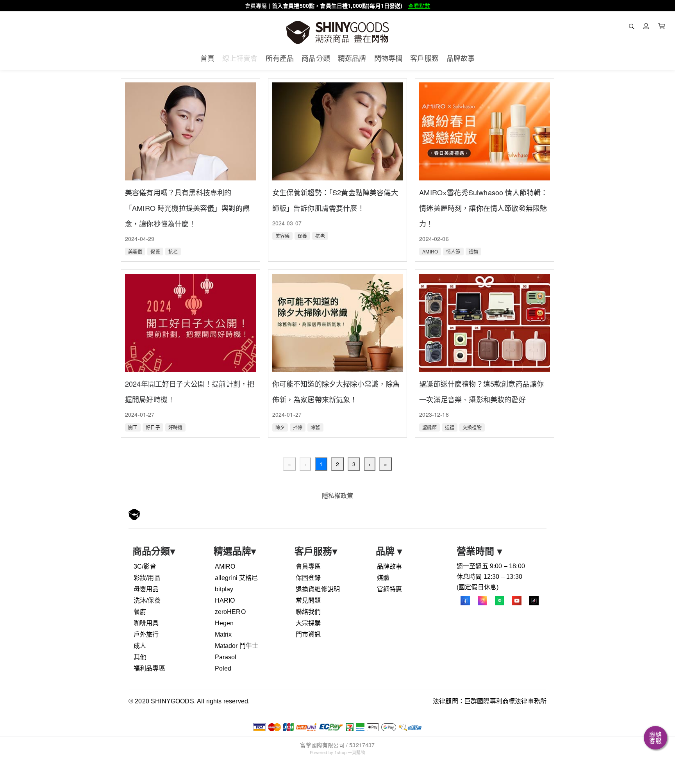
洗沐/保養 (147, 600)
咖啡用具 (146, 623)
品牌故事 (389, 566)
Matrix (223, 634)
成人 (140, 645)
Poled (223, 668)
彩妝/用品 (147, 577)
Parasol (226, 657)
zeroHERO (230, 611)
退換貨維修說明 (318, 589)
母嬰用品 (146, 589)
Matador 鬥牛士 (237, 645)
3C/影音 (145, 566)
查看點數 (419, 5)
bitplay (224, 589)
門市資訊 (308, 634)
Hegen (224, 623)
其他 (140, 657)
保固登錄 (308, 577)
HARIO (225, 600)
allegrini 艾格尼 (236, 577)
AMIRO (225, 566)
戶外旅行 (146, 634)
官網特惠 (389, 589)
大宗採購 (308, 623)
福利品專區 (149, 668)
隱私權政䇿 (338, 495)
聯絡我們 (308, 611)
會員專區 (308, 566)
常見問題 (308, 600)
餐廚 (140, 611)
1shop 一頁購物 (349, 752)
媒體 (383, 577)
